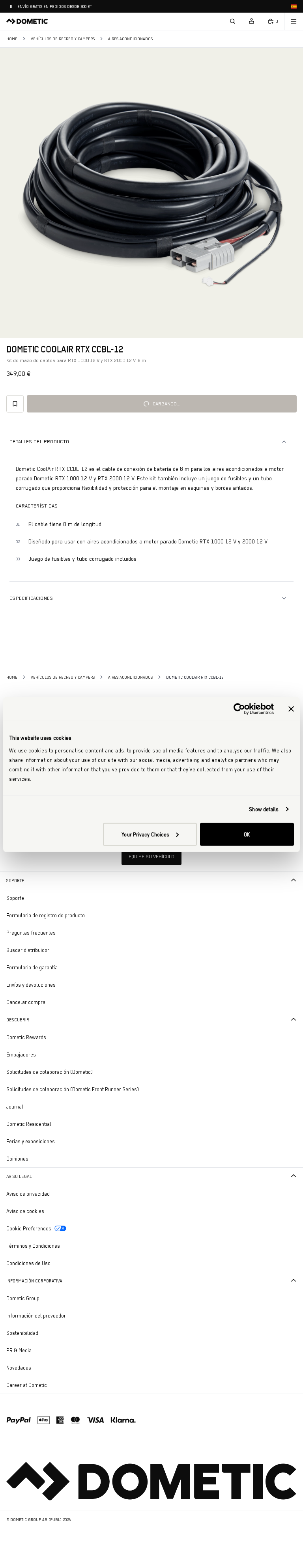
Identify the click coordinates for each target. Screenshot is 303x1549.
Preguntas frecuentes (31, 932)
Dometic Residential (50, 1123)
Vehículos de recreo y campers (63, 39)
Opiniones (17, 1158)
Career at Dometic (48, 1384)
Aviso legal (19, 1176)
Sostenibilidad (22, 1333)
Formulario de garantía (32, 967)
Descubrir (17, 1020)
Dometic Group (44, 1298)
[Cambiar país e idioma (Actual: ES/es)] (293, 6)
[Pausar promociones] (11, 6)
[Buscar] (232, 21)
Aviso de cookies (25, 1211)
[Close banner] (291, 709)
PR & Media (40, 1350)
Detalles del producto (39, 441)
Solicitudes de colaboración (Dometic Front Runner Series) (72, 1089)
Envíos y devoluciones (31, 985)
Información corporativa (34, 1281)
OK (247, 834)
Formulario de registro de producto (45, 915)
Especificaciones (31, 598)
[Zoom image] (151, 193)
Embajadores (21, 1054)
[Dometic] (27, 21)
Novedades (40, 1367)
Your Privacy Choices (145, 834)
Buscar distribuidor (27, 950)
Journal (14, 1106)
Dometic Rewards (26, 1037)
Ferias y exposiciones (30, 1141)
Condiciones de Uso (28, 1263)
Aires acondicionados (130, 39)
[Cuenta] (251, 21)
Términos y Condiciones (33, 1246)
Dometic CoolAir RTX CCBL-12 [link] (194, 677)
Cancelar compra (25, 1002)
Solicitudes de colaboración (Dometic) (49, 1072)
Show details (264, 809)
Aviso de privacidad (28, 1194)
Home (11, 39)
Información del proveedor (36, 1315)
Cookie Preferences (28, 1228)
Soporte (15, 880)
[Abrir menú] (293, 21)
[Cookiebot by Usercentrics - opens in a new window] (239, 709)
